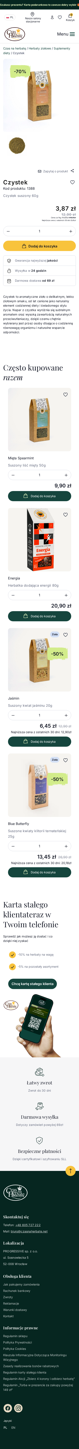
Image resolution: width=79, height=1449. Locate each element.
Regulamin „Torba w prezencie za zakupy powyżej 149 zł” (38, 1387)
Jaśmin (13, 698)
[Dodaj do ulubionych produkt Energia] (65, 514)
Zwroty (8, 1297)
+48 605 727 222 (28, 1225)
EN (13, 1427)
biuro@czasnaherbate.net (29, 1231)
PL (5, 1427)
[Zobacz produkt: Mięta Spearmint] (39, 419)
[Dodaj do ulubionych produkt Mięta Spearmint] (65, 394)
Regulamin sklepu (15, 1336)
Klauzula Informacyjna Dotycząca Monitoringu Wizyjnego (35, 1357)
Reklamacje (11, 1303)
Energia (14, 578)
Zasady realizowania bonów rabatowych (31, 1366)
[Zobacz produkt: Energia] (39, 539)
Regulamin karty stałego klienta (24, 1372)
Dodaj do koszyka (43, 496)
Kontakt (8, 1316)
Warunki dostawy (15, 1310)
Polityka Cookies (14, 1348)
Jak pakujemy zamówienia (21, 1284)
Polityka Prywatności (17, 1342)
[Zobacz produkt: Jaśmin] (39, 660)
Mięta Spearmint (21, 458)
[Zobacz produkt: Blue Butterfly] (39, 785)
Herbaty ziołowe (40, 48)
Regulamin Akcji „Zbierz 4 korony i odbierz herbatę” (39, 1378)
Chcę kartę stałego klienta (33, 984)
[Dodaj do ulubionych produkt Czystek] (72, 182)
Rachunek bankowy (16, 1291)
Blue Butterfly (18, 824)
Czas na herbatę (14, 48)
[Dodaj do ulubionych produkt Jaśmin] (65, 634)
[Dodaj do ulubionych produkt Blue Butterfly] (65, 760)
